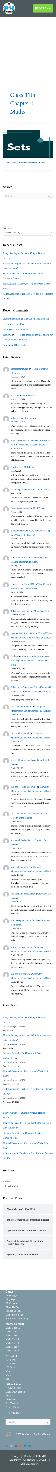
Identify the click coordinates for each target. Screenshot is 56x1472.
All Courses (11, 1303)
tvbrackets (15, 557)
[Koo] (25, 1446)
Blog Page (10, 1299)
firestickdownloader (20, 508)
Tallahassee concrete (20, 611)
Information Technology (17, 1318)
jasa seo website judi (20, 947)
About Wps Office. (42, 611)
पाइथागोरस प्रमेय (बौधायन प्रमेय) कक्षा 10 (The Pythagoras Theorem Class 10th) (30, 660)
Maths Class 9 (12, 1339)
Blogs (8, 1395)
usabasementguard (11, 318)
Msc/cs (9, 1375)
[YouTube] (20, 1446)
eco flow (7, 324)
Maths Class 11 (13, 1331)
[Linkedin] (29, 1446)
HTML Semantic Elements (36, 318)
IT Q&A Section (13, 1388)
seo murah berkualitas (21, 840)
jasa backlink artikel (20, 867)
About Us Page (13, 1307)
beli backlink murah (20, 733)
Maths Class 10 (13, 1335)
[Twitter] (11, 1446)
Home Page (11, 1295)
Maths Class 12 (13, 1328)
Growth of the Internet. (21, 818)
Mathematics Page (14, 1314)
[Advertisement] (28, 46)
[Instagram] (16, 1446)
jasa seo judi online (20, 974)
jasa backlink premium (21, 706)
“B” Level (10, 1367)
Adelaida (15, 687)
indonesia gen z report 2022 (24, 920)
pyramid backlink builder (22, 633)
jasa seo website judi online (23, 787)
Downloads (11, 1399)
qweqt (14, 530)
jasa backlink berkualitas (22, 893)
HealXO (7, 335)
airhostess (7, 329)
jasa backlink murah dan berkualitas (27, 813)
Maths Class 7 (12, 1346)
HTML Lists (20, 345)
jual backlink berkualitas (22, 760)
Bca (7, 1379)
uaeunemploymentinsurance (24, 489)
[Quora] (34, 1446)
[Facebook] (7, 1446)
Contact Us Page (13, 1311)
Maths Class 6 (12, 1350)
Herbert (14, 656)
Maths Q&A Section (15, 1391)
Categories (7, 228)
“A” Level (10, 1363)
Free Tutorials (12, 1403)
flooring (6, 345)
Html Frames (21, 324)
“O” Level (10, 1359)
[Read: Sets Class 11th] (28, 143)
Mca (8, 1371)
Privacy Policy (12, 1407)
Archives (6, 1181)
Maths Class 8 (12, 1343)
